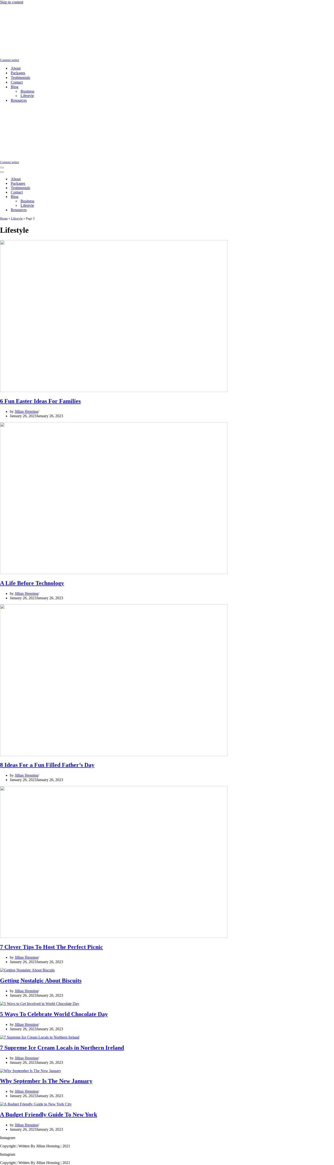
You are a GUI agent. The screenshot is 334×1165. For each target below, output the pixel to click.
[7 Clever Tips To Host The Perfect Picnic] (113, 936)
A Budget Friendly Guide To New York (48, 1114)
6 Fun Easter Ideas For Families (40, 401)
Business (27, 91)
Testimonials (20, 77)
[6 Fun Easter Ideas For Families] (113, 391)
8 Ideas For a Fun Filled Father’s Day (47, 765)
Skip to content (11, 2)
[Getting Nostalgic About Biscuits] (27, 970)
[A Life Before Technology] (113, 573)
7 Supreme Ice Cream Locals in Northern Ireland (62, 1047)
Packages (18, 73)
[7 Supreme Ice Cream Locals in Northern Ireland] (39, 1037)
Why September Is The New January (46, 1081)
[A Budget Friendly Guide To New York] (36, 1104)
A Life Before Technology (32, 583)
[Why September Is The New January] (30, 1071)
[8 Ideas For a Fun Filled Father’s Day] (113, 755)
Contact (17, 82)
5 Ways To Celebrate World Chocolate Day (54, 1014)
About (16, 68)
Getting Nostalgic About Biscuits (40, 980)
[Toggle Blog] (85, 197)
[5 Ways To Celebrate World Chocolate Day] (39, 1004)
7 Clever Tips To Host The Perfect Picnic (51, 947)
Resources (19, 100)
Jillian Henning (26, 411)
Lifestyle (27, 96)
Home (4, 218)
